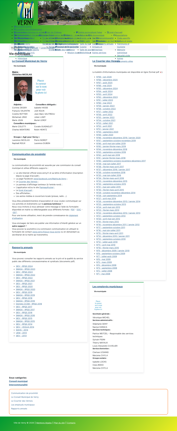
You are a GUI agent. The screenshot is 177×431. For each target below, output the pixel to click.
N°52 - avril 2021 (104, 126)
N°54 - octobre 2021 (105, 120)
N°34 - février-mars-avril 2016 (110, 178)
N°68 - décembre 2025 (107, 80)
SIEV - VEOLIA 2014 (25, 327)
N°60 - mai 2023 (104, 103)
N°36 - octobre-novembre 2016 (110, 172)
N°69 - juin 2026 (104, 77)
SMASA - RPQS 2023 (25, 269)
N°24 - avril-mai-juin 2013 (108, 207)
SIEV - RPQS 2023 (24, 272)
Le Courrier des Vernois (22, 401)
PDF (73, 209)
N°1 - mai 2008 (103, 274)
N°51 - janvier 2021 (105, 129)
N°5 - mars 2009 (104, 262)
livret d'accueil (25, 190)
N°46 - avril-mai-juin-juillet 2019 (111, 143)
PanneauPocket (46, 187)
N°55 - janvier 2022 (105, 117)
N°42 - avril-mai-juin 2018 (108, 155)
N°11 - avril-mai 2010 (105, 245)
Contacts (71, 423)
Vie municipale (20, 66)
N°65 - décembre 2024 (107, 88)
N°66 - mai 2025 (104, 85)
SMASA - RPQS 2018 (25, 301)
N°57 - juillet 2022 (104, 111)
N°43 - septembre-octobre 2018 (111, 152)
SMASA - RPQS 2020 (25, 289)
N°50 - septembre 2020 (107, 132)
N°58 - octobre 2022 (106, 109)
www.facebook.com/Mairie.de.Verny (49, 178)
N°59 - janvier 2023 (105, 106)
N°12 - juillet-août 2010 (107, 242)
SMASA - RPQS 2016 (25, 315)
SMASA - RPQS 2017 (25, 309)
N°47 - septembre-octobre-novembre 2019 (116, 140)
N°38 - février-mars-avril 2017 (110, 166)
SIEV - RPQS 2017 (24, 307)
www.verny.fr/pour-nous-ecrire (46, 232)
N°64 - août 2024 (104, 91)
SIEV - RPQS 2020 (24, 286)
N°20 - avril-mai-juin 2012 (108, 219)
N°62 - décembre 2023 (107, 97)
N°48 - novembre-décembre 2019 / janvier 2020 (118, 137)
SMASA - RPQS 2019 (25, 295)
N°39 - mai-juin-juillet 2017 (108, 164)
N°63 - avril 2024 (104, 94)
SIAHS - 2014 (22, 330)
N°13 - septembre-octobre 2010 (111, 239)
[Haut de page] (172, 426)
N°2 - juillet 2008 (104, 271)
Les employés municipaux (107, 286)
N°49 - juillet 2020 (104, 135)
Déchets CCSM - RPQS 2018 (29, 304)
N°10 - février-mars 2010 (107, 248)
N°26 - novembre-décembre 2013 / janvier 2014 (118, 201)
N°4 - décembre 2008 (106, 265)
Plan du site (59, 423)
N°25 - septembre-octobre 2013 (111, 204)
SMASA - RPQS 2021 (25, 280)
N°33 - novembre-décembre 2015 (111, 181)
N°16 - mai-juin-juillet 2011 (108, 230)
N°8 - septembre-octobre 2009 (110, 253)
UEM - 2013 (21, 333)
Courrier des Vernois (28, 181)
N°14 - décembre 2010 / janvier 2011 (113, 236)
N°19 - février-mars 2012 (107, 221)
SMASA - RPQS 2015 (25, 321)
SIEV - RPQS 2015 (24, 318)
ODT (15, 212)
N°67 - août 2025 (104, 82)
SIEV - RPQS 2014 (24, 324)
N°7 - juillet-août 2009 (106, 256)
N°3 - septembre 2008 (106, 268)
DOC (79, 209)
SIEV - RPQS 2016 (24, 312)
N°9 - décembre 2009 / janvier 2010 (112, 250)
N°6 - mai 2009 (103, 259)
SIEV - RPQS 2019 (24, 292)
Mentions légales (44, 423)
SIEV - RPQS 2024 (24, 266)
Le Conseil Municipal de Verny (25, 397)
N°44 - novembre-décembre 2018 (111, 149)
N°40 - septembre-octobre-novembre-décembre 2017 (121, 161)
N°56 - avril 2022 (104, 114)
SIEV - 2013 (21, 335)
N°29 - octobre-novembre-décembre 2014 (115, 192)
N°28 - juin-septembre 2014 (109, 195)
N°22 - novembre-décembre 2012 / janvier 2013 (118, 213)
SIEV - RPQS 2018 (24, 298)
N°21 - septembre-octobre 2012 (111, 216)
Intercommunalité (18, 384)
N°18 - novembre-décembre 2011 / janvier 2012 (118, 224)
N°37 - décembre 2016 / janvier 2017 (113, 169)
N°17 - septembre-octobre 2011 (110, 227)
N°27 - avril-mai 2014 (106, 198)
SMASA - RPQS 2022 (25, 275)
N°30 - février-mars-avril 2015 (110, 190)
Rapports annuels (22, 247)
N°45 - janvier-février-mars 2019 (111, 146)
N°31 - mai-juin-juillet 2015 (108, 187)
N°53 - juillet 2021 (104, 123)
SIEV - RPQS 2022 (24, 278)
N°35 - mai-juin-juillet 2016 (108, 175)
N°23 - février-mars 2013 (107, 210)
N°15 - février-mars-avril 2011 (109, 233)
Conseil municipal (18, 381)
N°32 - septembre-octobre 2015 (111, 184)
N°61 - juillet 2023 (104, 100)
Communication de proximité (29, 154)
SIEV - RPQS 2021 (24, 283)
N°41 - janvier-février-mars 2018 (110, 158)
